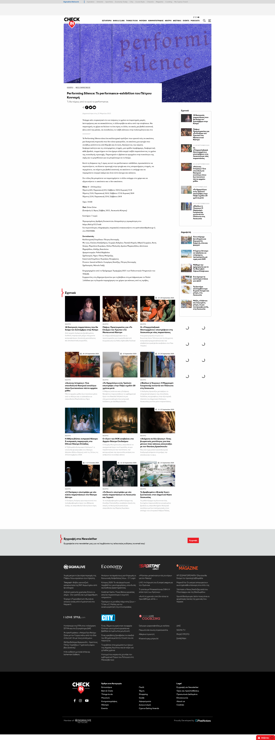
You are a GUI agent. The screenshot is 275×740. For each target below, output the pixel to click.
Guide (141, 697)
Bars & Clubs (107, 690)
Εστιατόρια (106, 687)
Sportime (109, 2)
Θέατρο (70, 87)
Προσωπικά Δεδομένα (186, 694)
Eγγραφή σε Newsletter (187, 687)
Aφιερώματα (145, 701)
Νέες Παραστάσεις (83, 87)
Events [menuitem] (186, 21)
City (131, 2)
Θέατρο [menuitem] (168, 21)
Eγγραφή (193, 540)
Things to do (107, 694)
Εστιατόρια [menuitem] (107, 21)
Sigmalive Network (71, 2)
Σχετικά (70, 292)
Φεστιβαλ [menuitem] (177, 21)
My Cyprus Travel (181, 2)
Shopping (143, 694)
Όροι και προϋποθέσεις (187, 690)
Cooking (168, 2)
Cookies (180, 704)
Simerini (100, 2)
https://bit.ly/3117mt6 (91, 224)
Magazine (159, 2)
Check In (150, 2)
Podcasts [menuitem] (195, 21)
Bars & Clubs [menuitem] (119, 21)
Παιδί (141, 687)
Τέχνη (141, 690)
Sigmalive (90, 2)
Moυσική (105, 697)
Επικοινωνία (182, 697)
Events (104, 708)
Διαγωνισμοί (145, 704)
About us (180, 701)
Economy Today (121, 2)
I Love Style (140, 2)
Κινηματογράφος (109, 701)
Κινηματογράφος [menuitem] (155, 21)
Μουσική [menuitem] (143, 21)
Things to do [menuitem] (132, 21)
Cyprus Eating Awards (149, 708)
